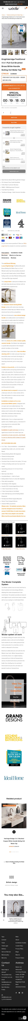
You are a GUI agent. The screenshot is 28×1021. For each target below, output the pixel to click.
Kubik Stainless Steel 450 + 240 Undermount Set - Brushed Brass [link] (16, 141)
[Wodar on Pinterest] (19, 993)
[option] (14, 828)
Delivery (4, 948)
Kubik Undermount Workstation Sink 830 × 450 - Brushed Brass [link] (17, 158)
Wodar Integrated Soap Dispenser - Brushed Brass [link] (16, 149)
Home (3, 15)
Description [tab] (5, 252)
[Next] (26, 912)
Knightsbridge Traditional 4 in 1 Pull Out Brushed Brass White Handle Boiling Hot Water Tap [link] (17, 131)
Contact (4, 939)
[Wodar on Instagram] (22, 993)
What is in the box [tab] (15, 255)
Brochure (22, 1)
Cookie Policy (19, 945)
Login (18, 1)
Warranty (4, 958)
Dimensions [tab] (5, 258)
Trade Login (5, 945)
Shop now (15, 697)
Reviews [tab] (13, 258)
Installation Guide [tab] (16, 252)
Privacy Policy (19, 948)
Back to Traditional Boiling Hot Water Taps (14, 862)
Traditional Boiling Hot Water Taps (15, 15)
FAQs (17, 936)
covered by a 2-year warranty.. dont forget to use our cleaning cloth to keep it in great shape (13, 437)
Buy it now (14, 122)
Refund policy (5, 954)
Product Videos (20, 958)
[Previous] (1, 912)
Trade (15, 1)
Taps (3, 936)
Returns (18, 954)
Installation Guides (21, 942)
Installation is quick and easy (10, 430)
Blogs (17, 951)
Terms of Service (6, 951)
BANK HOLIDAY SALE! (14, 4)
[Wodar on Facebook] (16, 993)
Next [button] (26, 52)
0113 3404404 (7, 999)
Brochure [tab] (5, 255)
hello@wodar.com (8, 1)
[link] (7, 133)
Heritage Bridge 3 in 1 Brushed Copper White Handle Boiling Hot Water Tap (14, 841)
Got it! (22, 1018)
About (17, 939)
